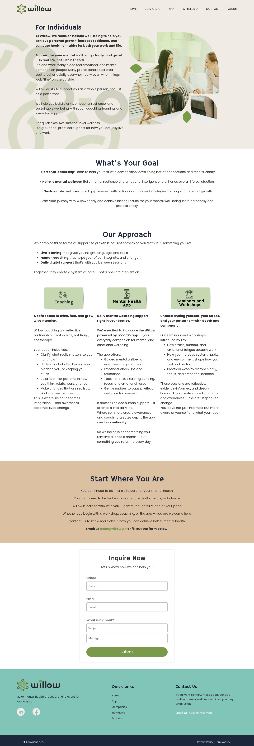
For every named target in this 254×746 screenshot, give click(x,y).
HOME (133, 9)
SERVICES (151, 9)
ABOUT (233, 9)
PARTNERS (188, 9)
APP (170, 9)
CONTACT (213, 9)
